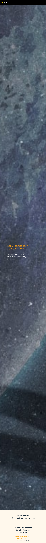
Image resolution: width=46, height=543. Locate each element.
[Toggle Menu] (10, 3)
